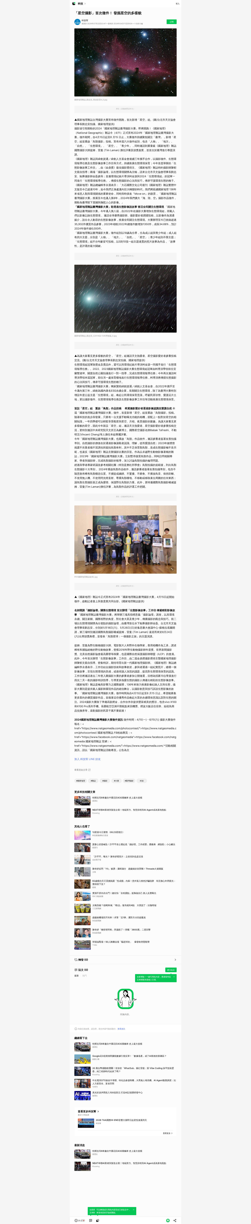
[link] (91, 1220)
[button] (80, 1220)
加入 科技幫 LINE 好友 (87, 759)
